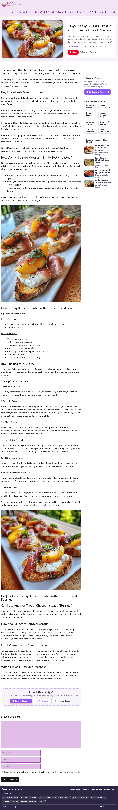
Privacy (99, 789)
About (84, 789)
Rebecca (74, 46)
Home (12, 12)
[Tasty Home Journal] (11, 4)
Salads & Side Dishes (105, 130)
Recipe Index (25, 12)
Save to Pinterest (22, 701)
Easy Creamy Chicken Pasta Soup (102, 160)
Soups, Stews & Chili (86, 12)
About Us (104, 12)
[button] (114, 12)
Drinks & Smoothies (90, 130)
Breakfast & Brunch (44, 12)
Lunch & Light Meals (105, 107)
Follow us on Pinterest (88, 52)
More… (42, 801)
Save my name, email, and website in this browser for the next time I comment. (42, 772)
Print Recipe (44, 701)
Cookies (107, 789)
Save (74, 52)
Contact (91, 789)
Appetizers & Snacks (90, 123)
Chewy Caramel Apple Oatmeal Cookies (102, 148)
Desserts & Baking (104, 123)
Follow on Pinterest (99, 92)
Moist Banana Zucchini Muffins (103, 181)
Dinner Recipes (65, 12)
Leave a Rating (64, 701)
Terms (114, 789)
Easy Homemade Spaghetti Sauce (103, 171)
